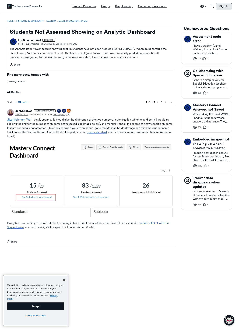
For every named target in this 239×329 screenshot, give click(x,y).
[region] (35, 300)
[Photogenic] (59, 111)
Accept (35, 306)
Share (15, 65)
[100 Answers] (69, 111)
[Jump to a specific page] (171, 102)
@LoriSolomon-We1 (19, 119)
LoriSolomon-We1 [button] (29, 40)
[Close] (64, 280)
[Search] (212, 6)
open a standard (97, 132)
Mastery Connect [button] (17, 81)
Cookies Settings (36, 315)
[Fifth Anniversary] (64, 111)
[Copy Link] (75, 43)
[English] (24, 6)
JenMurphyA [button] (23, 111)
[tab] (14, 92)
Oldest (22, 102)
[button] (13, 41)
